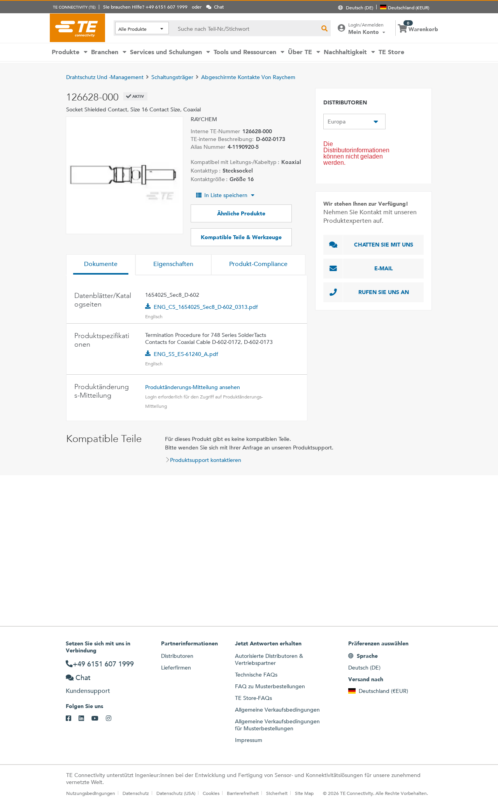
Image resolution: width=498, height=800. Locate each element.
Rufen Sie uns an (383, 292)
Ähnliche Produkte (241, 213)
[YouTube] (98, 718)
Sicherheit (277, 793)
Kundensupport (88, 691)
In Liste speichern (226, 195)
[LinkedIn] (85, 718)
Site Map (304, 793)
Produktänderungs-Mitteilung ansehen (192, 387)
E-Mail (383, 268)
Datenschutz (136, 793)
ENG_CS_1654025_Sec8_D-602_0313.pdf (206, 306)
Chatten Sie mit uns (383, 244)
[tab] (100, 264)
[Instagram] (112, 718)
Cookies (211, 793)
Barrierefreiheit (243, 793)
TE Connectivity (77, 27)
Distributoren (177, 655)
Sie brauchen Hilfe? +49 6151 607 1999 (145, 7)
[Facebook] (72, 718)
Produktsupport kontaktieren (205, 459)
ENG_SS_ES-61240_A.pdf (186, 354)
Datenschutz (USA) (175, 793)
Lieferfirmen (176, 667)
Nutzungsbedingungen (90, 793)
